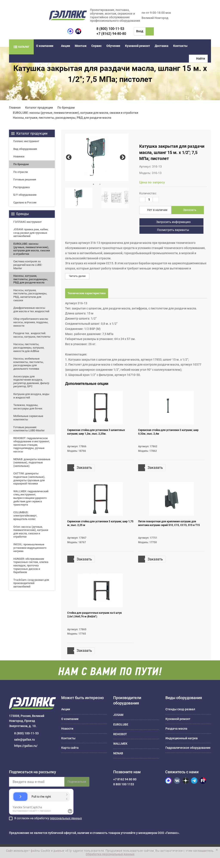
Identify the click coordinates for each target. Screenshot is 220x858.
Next (122, 157)
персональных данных (66, 818)
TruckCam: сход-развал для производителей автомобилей (31, 583)
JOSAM (118, 715)
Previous (69, 157)
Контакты (180, 46)
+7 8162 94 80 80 (124, 779)
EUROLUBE (120, 724)
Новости (67, 728)
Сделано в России (24, 202)
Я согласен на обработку (48, 818)
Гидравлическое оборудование (188, 747)
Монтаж (81, 46)
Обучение (113, 46)
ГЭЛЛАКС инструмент (27, 221)
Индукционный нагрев (181, 738)
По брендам (21, 164)
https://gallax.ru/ (26, 745)
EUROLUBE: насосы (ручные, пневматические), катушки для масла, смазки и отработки (31, 248)
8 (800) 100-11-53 (110, 29)
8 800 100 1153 (123, 784)
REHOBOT (120, 734)
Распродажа (21, 187)
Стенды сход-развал (180, 709)
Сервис (96, 46)
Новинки (18, 156)
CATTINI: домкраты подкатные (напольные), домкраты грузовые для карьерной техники (29, 478)
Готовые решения (24, 179)
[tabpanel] (97, 157)
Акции (65, 46)
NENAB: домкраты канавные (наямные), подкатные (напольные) (31, 462)
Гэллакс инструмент (26, 141)
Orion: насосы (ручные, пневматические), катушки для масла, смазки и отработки (30, 531)
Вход (139, 31)
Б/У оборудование (25, 194)
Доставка (161, 46)
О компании (44, 46)
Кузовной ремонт (137, 46)
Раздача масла (176, 728)
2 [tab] (100, 184)
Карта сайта (70, 747)
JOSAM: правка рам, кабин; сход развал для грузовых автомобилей (30, 233)
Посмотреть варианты (172, 230)
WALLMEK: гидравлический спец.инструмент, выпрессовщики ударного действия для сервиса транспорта (30, 498)
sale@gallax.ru (24, 739)
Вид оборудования (25, 149)
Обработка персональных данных (110, 854)
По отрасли (20, 172)
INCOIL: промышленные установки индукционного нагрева (29, 548)
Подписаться (76, 781)
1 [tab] (93, 184)
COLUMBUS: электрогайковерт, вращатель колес (25, 516)
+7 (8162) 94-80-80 (111, 34)
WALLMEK (120, 743)
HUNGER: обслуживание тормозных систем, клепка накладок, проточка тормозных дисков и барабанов (30, 565)
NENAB (118, 753)
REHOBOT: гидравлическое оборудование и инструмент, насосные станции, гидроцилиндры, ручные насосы (31, 445)
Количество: (148, 193)
